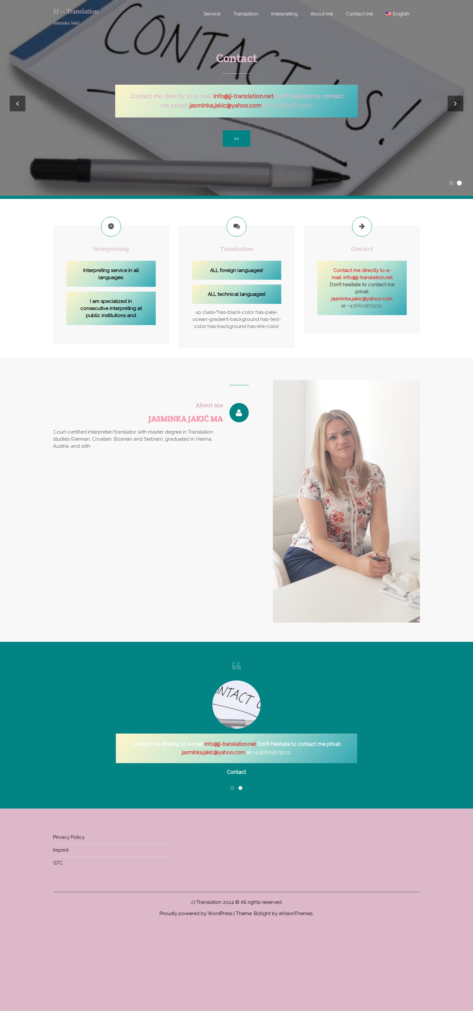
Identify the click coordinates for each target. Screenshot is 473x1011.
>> (236, 138)
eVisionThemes (295, 913)
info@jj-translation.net (368, 277)
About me (322, 14)
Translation (245, 14)
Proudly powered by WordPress (196, 913)
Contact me (359, 14)
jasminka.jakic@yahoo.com (225, 105)
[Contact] (362, 227)
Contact (236, 58)
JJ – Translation (75, 11)
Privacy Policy (69, 837)
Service (212, 14)
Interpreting (284, 14)
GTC (58, 863)
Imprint (61, 850)
